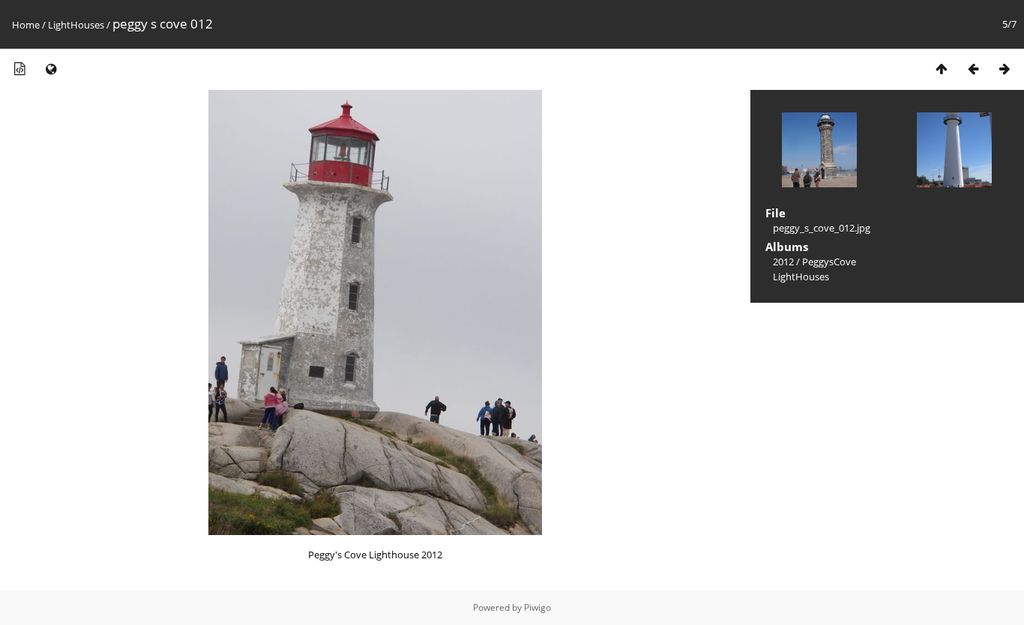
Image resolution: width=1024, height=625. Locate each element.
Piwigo (537, 607)
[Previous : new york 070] (973, 68)
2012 (783, 261)
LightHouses (76, 24)
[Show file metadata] (19, 68)
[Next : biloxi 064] (1004, 68)
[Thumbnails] (941, 68)
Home (26, 24)
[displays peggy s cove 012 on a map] (51, 68)
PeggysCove (829, 261)
